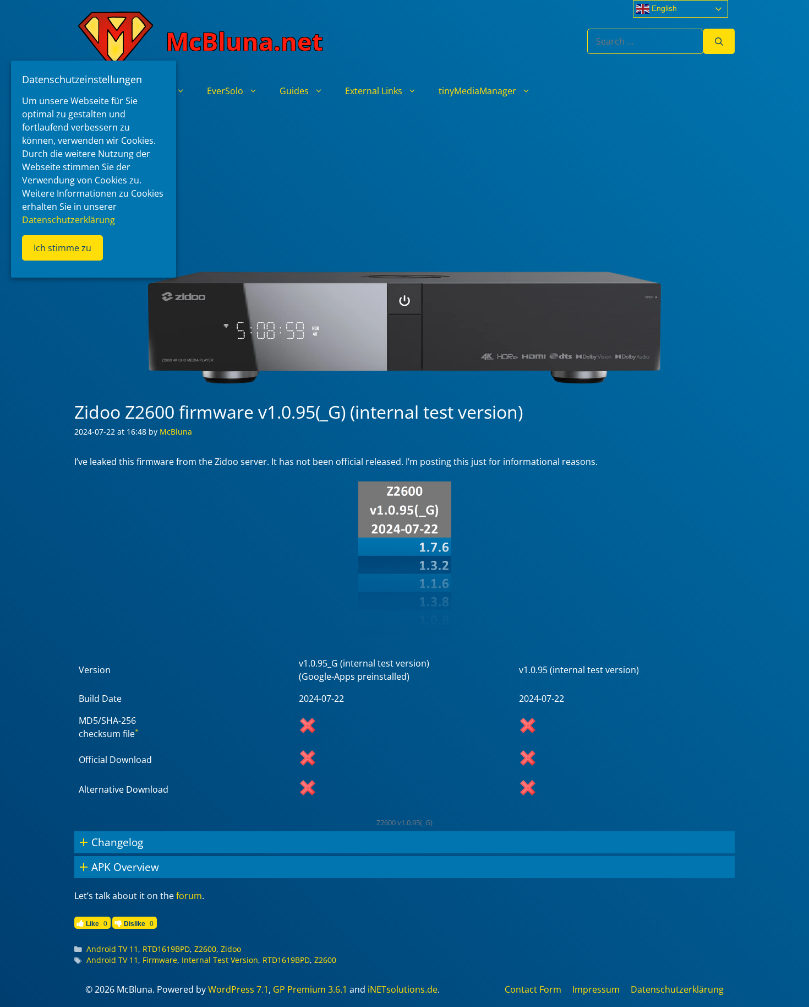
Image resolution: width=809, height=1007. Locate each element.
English (663, 8)
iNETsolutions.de (403, 989)
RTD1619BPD (166, 949)
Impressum (596, 989)
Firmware (160, 960)
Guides (294, 91)
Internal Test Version (220, 960)
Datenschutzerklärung (677, 989)
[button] (404, 842)
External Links (373, 91)
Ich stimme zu (62, 248)
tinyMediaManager (477, 91)
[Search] (719, 41)
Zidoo (231, 949)
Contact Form (533, 989)
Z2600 (205, 949)
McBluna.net (244, 41)
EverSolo (225, 91)
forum (189, 896)
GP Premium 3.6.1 (310, 989)
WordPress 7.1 (238, 989)
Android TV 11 (112, 949)
